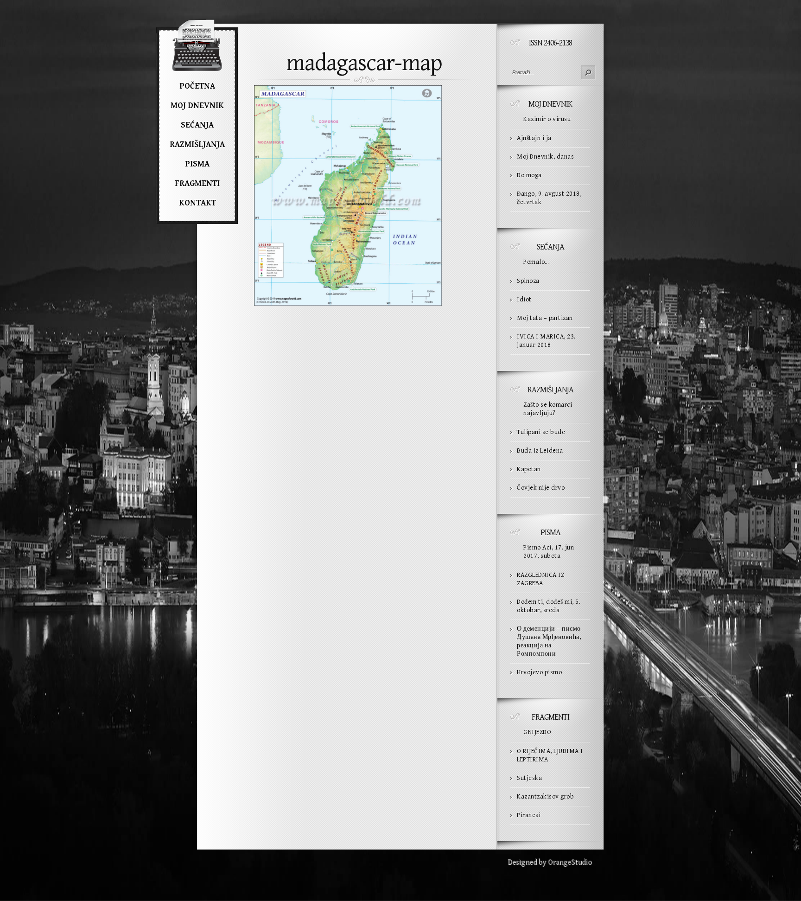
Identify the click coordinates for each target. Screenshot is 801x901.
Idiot (524, 299)
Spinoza (528, 281)
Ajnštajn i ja (534, 138)
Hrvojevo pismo (539, 672)
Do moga (529, 175)
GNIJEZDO (537, 732)
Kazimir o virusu (547, 119)
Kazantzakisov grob (545, 796)
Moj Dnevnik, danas (545, 156)
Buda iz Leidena (540, 450)
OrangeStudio (570, 862)
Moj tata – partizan (545, 318)
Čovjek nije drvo (541, 488)
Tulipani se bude (541, 432)
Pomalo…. (537, 262)
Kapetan (529, 469)
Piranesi (528, 815)
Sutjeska (529, 778)
